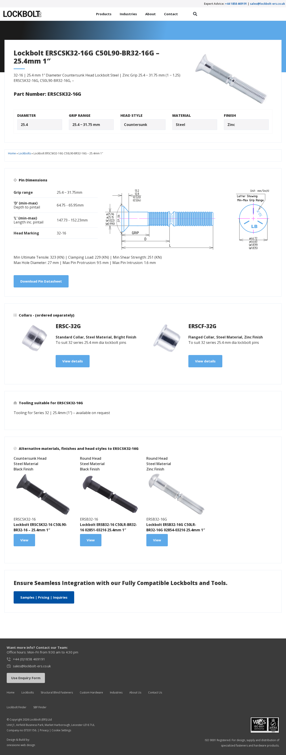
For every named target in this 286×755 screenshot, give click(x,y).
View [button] (24, 540)
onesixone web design (21, 745)
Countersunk (135, 124)
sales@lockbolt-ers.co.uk (267, 4)
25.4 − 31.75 (82, 124)
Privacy (44, 730)
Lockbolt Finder (16, 707)
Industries (116, 692)
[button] (195, 14)
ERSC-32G (68, 326)
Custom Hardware (91, 692)
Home (12, 153)
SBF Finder (39, 707)
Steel (180, 124)
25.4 (24, 124)
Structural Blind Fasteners (57, 692)
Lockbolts (25, 153)
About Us (135, 692)
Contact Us (155, 692)
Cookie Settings (61, 730)
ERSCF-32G (202, 326)
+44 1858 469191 (236, 4)
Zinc (231, 124)
